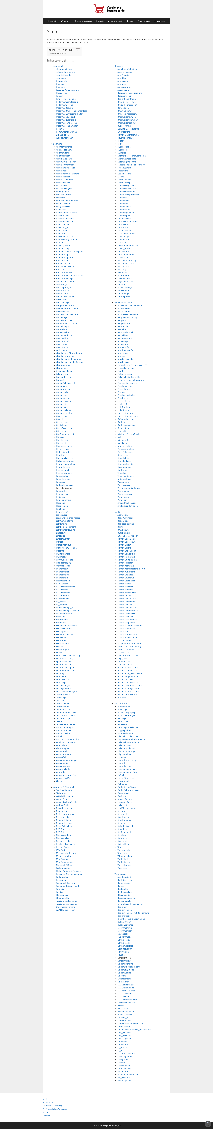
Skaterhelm (122, 829)
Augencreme (123, 90)
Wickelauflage (123, 491)
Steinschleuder (124, 844)
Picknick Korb (123, 805)
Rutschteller (123, 814)
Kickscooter (122, 784)
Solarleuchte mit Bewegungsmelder (134, 1029)
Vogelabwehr (62, 751)
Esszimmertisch (124, 930)
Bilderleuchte (123, 895)
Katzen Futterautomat (127, 221)
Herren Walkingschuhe (128, 688)
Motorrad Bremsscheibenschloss (71, 111)
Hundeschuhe (123, 209)
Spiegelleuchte (124, 1032)
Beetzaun (60, 233)
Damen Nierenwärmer (127, 592)
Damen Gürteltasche (127, 559)
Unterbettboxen (124, 479)
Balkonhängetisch (64, 221)
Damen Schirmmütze (127, 619)
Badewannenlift (124, 96)
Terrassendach (63, 709)
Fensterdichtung (63, 377)
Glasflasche (122, 398)
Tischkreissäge (63, 718)
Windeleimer (123, 497)
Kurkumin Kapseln (126, 233)
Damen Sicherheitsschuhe (129, 625)
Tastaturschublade (126, 1053)
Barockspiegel (124, 883)
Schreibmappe (124, 1020)
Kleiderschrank (124, 978)
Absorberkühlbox (64, 69)
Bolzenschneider (64, 263)
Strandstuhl (122, 1044)
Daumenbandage (125, 137)
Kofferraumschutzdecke (67, 102)
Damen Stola (123, 631)
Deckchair (122, 907)
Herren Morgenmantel (127, 676)
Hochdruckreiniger (64, 458)
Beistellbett (122, 335)
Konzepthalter (123, 960)
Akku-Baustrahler (64, 158)
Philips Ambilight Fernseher (69, 871)
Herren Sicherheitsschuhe (129, 685)
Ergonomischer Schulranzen (130, 380)
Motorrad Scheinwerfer (67, 125)
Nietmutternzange (64, 559)
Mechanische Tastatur (66, 853)
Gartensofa (61, 407)
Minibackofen (123, 440)
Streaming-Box (63, 898)
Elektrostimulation (126, 748)
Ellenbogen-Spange (126, 751)
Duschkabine (62, 338)
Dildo (119, 143)
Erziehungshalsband (126, 161)
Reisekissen (122, 455)
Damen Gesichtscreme (128, 134)
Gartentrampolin (64, 413)
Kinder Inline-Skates (126, 787)
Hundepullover (124, 206)
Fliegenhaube (123, 389)
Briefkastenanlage (64, 278)
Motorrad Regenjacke (66, 119)
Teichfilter (60, 700)
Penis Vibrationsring (126, 260)
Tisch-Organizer (124, 1056)
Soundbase (61, 889)
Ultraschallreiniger (64, 727)
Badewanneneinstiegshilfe (129, 93)
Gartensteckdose (64, 410)
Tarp (119, 847)
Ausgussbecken (63, 206)
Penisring (121, 269)
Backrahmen (123, 326)
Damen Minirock (125, 589)
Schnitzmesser (63, 637)
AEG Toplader (123, 311)
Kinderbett (122, 422)
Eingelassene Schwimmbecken (131, 739)
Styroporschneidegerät (66, 691)
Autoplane (61, 78)
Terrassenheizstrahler (66, 712)
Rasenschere (62, 589)
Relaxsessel (122, 1008)
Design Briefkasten (65, 305)
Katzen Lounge (124, 224)
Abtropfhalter (123, 308)
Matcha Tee (122, 242)
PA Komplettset (63, 868)
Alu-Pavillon (61, 185)
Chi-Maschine (123, 131)
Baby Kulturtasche (125, 518)
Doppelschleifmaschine (67, 314)
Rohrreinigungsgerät (65, 607)
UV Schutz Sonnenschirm (68, 739)
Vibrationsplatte (124, 856)
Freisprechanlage (64, 841)
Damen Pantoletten (126, 601)
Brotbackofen (123, 347)
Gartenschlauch (63, 401)
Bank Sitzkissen (124, 880)
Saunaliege (122, 1017)
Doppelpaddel (124, 730)
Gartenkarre (61, 395)
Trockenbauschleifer (65, 724)
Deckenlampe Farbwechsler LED (132, 365)
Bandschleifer (62, 224)
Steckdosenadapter (65, 667)
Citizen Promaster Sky (127, 535)
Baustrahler (61, 230)
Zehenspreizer (124, 296)
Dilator (120, 140)
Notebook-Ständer (64, 865)
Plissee (120, 1005)
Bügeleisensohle (125, 359)
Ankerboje (122, 709)
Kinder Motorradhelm (66, 99)
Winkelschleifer (63, 778)
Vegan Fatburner (125, 281)
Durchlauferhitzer (64, 335)
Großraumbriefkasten (66, 434)
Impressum (48, 1102)
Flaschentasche (124, 386)
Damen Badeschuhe (126, 541)
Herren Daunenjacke (127, 670)
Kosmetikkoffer (124, 230)
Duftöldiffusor (124, 922)
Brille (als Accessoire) (127, 114)
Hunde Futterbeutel (126, 191)
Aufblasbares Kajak (126, 715)
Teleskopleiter (62, 703)
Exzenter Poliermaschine (67, 90)
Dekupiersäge (62, 302)
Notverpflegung (124, 799)
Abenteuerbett (124, 877)
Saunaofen (61, 622)
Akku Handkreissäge (65, 167)
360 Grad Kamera (64, 790)
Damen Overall (124, 595)
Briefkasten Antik (64, 272)
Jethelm (60, 96)
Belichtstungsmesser (66, 814)
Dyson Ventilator (125, 925)
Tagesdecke (122, 1047)
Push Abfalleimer (125, 452)
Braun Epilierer (124, 111)
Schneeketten (62, 134)
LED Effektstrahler (125, 987)
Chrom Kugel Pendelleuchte (130, 904)
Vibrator (121, 284)
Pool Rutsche (62, 583)
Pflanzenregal (62, 571)
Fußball (120, 775)
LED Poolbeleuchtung (66, 526)
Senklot (59, 646)
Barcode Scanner (64, 808)
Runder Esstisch (124, 1014)
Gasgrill (59, 419)
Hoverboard (123, 781)
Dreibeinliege (62, 326)
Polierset (60, 128)
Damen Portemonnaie (127, 610)
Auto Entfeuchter (64, 75)
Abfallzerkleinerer (64, 149)
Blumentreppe (63, 254)
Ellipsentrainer (124, 754)
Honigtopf (122, 404)
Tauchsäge (61, 697)
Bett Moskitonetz (125, 338)
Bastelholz (122, 329)
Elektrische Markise (65, 356)
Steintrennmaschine (65, 670)
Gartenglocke (62, 392)
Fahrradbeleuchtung (126, 760)
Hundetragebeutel (125, 212)
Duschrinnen (62, 344)
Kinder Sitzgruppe (125, 969)
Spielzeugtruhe (124, 1038)
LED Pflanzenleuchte (65, 529)
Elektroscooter (124, 745)
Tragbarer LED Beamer (66, 904)
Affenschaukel (124, 706)
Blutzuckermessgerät (127, 105)
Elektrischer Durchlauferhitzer (70, 362)
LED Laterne (61, 523)
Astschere (60, 197)
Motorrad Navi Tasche (66, 116)
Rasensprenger (63, 592)
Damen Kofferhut (125, 565)
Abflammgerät (62, 152)
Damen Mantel (124, 583)
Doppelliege (61, 317)
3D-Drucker (61, 793)
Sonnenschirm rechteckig (68, 655)
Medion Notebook (64, 856)
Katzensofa (122, 227)
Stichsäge (60, 673)
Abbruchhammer (64, 146)
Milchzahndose (124, 981)
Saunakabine (62, 619)
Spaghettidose (124, 467)
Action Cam (61, 799)
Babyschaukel (123, 323)
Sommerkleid (123, 661)
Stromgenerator (63, 688)
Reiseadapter (62, 880)
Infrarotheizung (63, 467)
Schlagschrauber (64, 628)
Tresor (59, 721)
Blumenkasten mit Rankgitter (69, 251)
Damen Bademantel (126, 538)
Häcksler (60, 437)
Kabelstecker (62, 476)
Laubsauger (61, 515)
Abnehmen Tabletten (127, 69)
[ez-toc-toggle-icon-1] (76, 50)
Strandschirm (62, 679)
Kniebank (60, 509)
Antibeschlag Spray (126, 712)
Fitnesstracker (62, 838)
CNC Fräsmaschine (65, 281)
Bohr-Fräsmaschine (65, 266)
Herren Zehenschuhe (127, 694)
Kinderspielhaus (63, 500)
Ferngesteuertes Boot (127, 772)
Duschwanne (62, 347)
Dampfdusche (62, 290)
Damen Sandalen (125, 616)
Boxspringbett (124, 901)
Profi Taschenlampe (126, 808)
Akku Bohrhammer (65, 164)
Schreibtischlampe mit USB (130, 1023)
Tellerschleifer (62, 706)
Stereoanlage (62, 895)
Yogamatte (122, 868)
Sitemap (46, 1115)
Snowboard (122, 838)
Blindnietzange (63, 248)
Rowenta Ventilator (126, 1011)
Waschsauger (123, 485)
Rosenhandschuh (64, 613)
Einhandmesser (124, 374)
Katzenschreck (62, 491)
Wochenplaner (124, 1080)
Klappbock (61, 503)
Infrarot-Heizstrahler (65, 464)
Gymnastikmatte (125, 733)
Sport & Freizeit (121, 703)
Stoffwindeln (123, 470)
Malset (120, 437)
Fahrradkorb (123, 763)
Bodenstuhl (122, 344)
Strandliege (122, 1041)
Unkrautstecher (63, 733)
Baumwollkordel (125, 332)
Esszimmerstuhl (124, 927)
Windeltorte (122, 500)
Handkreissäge (63, 440)
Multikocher (123, 443)
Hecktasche (61, 93)
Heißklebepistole (64, 452)
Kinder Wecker (124, 972)
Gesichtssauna (124, 173)
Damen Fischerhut (126, 556)
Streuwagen (61, 682)
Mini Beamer (62, 859)
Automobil (58, 66)
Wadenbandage (124, 287)
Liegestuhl (61, 532)
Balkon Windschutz (65, 218)
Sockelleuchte (123, 1026)
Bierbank (60, 242)
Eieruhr (120, 371)
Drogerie (118, 66)
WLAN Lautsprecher (65, 910)
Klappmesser (123, 793)
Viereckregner (62, 748)
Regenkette (61, 601)
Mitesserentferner (125, 254)
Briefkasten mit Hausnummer (70, 275)
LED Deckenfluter (125, 984)
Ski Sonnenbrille (125, 832)
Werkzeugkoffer (63, 769)
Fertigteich (61, 380)
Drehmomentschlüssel (66, 323)
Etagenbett (122, 933)
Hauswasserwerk (64, 446)
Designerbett (123, 916)
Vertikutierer (62, 745)
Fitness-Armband (64, 835)
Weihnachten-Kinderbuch (129, 488)
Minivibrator (123, 251)
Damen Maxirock (125, 586)
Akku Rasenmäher (64, 179)
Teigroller (121, 473)
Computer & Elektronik (63, 787)
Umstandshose (124, 664)
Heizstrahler (61, 455)
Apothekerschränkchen (128, 314)
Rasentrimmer (62, 595)
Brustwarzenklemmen (127, 119)
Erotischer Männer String (129, 646)
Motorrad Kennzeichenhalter (69, 114)
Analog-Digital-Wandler (67, 802)
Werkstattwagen (63, 766)
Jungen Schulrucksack (127, 416)
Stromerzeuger (63, 685)
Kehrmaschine (63, 494)
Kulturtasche (123, 652)
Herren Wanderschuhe (128, 691)
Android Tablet (63, 805)
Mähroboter (61, 541)
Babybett (121, 320)
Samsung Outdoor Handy (68, 886)
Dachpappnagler (64, 287)
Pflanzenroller (62, 574)
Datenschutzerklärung (52, 1105)
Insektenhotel (62, 470)
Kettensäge (61, 497)
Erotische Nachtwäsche (128, 649)
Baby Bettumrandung (127, 317)
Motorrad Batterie (64, 108)
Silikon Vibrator (124, 278)
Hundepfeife (123, 200)
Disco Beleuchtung (65, 826)
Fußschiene (122, 170)
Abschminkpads (124, 72)
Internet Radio (62, 847)
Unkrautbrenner (63, 730)
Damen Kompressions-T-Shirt (131, 568)
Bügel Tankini (123, 532)
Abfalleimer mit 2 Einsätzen (130, 305)
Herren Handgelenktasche (129, 673)
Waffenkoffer (123, 859)
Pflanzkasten (62, 568)
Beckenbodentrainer (126, 99)
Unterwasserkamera (65, 907)
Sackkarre (60, 616)
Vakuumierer (123, 482)
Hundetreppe (123, 215)
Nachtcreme (123, 257)
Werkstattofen (62, 763)
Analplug (121, 84)
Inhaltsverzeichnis (58, 53)
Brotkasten (122, 353)
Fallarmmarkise (63, 374)
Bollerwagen (123, 341)
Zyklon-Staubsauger (126, 503)
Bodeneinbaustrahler (127, 898)
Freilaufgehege (124, 167)
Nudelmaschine (124, 446)
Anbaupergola (62, 191)
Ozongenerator (63, 565)
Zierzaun (60, 781)
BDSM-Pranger (124, 125)
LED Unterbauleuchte (127, 999)
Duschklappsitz (63, 341)
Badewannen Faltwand (66, 212)
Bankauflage (62, 227)
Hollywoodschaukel (65, 461)
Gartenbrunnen (63, 389)
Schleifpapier (62, 631)
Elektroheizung (63, 365)
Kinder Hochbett (125, 963)
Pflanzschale (62, 577)
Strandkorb (61, 676)
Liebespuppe (123, 236)
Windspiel (60, 772)
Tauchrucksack (124, 853)
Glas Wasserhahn (64, 428)
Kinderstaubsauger (126, 425)
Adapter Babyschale (65, 72)
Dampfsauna (62, 293)
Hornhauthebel (124, 179)
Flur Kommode (124, 936)
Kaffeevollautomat (126, 419)
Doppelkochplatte (125, 368)
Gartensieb (61, 404)
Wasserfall (61, 757)
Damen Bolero (124, 547)
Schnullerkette (124, 461)
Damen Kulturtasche (127, 571)
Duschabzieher (124, 146)
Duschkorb (122, 149)
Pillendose (122, 272)
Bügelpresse (123, 362)
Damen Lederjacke (126, 580)
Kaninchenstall (124, 218)
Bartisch (121, 886)
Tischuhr (121, 1062)
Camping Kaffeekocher (128, 727)
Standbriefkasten (64, 664)
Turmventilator (124, 1068)
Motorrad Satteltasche (66, 122)
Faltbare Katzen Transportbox (131, 164)
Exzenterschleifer (64, 371)
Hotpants (121, 697)
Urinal (59, 736)
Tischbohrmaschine (65, 715)
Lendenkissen (123, 431)
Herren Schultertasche (127, 682)
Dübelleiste (61, 329)
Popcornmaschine (125, 449)
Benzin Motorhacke (65, 236)
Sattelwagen (123, 817)
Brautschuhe (123, 529)
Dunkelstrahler (63, 332)
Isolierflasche (123, 410)
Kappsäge (60, 482)
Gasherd (121, 392)
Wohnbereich (120, 874)
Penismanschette (125, 263)
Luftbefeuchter (63, 538)
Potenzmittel (123, 275)
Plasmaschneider (64, 580)
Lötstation (60, 535)
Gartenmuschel (63, 398)
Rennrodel (122, 811)
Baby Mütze (122, 520)
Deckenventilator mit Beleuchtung (133, 913)
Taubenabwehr (63, 694)
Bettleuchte (122, 889)
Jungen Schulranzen (126, 413)
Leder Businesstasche (127, 655)
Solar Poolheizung (64, 658)
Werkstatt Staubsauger (66, 760)
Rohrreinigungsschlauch (67, 610)
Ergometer (122, 757)
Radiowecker (62, 877)
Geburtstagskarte (125, 948)
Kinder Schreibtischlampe (129, 966)
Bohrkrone (61, 269)
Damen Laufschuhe (126, 577)
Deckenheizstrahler (65, 296)
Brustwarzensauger (126, 122)
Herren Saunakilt (125, 679)
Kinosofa (121, 975)
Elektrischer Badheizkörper (68, 359)
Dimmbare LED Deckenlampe (131, 919)
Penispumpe (123, 266)
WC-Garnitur (123, 290)
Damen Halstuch (125, 562)
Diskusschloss (62, 311)
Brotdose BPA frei (125, 350)
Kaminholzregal (63, 479)
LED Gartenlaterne (64, 520)
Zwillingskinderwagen (127, 506)
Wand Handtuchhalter (127, 1074)
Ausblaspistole (63, 203)
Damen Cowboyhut (126, 553)
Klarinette (121, 796)
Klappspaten (62, 506)
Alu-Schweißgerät (64, 188)
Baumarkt (57, 143)
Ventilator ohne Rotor (66, 742)
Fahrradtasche (124, 766)
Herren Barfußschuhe (127, 667)
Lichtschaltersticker (126, 1002)
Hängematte (62, 443)
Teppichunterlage (125, 476)
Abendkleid (122, 515)
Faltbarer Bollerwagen (127, 383)
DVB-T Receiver (63, 832)
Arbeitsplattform (63, 194)
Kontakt (46, 1112)
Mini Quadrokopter (65, 862)
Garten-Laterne (124, 942)
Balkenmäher (62, 215)
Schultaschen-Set (125, 464)
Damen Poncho (124, 604)
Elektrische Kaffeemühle (128, 377)
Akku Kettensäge (63, 176)
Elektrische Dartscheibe (128, 742)
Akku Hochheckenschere (67, 173)
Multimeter (61, 556)
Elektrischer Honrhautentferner (131, 155)
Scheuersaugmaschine (66, 625)
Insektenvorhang (64, 473)
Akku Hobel (61, 170)
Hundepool (122, 203)
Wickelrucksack (124, 494)
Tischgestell (122, 1059)
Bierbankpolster (124, 892)
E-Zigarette (122, 152)
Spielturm (122, 841)
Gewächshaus (62, 425)
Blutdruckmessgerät (126, 102)
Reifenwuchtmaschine (66, 131)
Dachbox (60, 84)
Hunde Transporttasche (128, 194)
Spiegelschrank (124, 1035)
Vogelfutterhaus (63, 754)
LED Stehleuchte (125, 993)
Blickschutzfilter (63, 817)
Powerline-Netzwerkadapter (69, 874)
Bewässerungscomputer (67, 239)
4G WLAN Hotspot (64, 796)
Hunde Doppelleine (126, 185)
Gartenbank (61, 386)
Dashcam (60, 87)
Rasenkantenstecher (65, 586)
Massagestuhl (123, 248)
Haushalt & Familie (123, 302)
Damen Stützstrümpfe (127, 634)
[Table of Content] (78, 50)
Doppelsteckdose (64, 320)
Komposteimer (124, 428)
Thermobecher (124, 850)
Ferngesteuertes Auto (127, 769)
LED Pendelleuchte (126, 990)
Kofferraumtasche (64, 105)
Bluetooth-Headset (65, 823)
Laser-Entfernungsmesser (68, 518)
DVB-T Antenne (63, 829)
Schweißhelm (62, 643)
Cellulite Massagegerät (128, 128)
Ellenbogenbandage (126, 158)
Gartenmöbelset (125, 945)
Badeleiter (61, 209)
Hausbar (121, 954)
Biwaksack (122, 724)
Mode (117, 512)
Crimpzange (61, 284)
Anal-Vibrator (123, 75)
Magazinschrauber (64, 544)
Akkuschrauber (63, 182)
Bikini (120, 526)
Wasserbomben (124, 865)
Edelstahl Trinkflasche (127, 736)
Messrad (60, 550)
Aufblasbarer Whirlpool (67, 200)
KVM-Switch (61, 850)
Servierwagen (62, 649)
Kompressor (62, 512)
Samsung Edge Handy (66, 883)
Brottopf (121, 356)
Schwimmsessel (124, 820)
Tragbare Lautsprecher (66, 901)
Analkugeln (122, 81)
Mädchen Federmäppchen (129, 434)
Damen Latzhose (125, 574)
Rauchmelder (62, 598)
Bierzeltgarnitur (63, 245)
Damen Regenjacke (126, 613)
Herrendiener (123, 401)
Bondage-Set (123, 108)
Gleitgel (121, 176)
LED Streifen (123, 996)
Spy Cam (60, 892)
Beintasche (122, 721)
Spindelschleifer (63, 661)
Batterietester (62, 811)
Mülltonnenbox (63, 553)
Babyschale (61, 81)
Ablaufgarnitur (63, 155)
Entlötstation (62, 350)
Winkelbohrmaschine (66, 775)
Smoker (59, 652)
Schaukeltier (123, 458)
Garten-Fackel (123, 939)
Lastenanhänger (124, 802)
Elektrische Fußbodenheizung (70, 353)
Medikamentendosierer (128, 245)
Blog (44, 1099)
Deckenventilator (125, 910)
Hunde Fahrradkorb (126, 188)
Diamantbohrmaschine (67, 308)
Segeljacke (122, 658)
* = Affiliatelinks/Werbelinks (55, 1109)
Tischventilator (124, 1065)
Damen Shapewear (126, 622)
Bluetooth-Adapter (64, 820)
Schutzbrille (61, 640)
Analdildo (121, 78)
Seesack (121, 823)
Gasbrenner (61, 416)
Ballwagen (122, 718)
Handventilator (124, 951)
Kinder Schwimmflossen (128, 790)
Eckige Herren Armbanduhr (130, 643)
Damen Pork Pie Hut (126, 607)
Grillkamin (61, 431)
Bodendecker (62, 260)
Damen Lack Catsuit (126, 550)
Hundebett (122, 197)
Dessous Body (124, 640)
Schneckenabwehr (64, 634)
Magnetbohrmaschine (66, 547)
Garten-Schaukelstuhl (66, 383)
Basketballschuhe (125, 523)
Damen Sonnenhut (126, 628)
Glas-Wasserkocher (126, 395)
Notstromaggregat (64, 562)
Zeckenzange (123, 293)
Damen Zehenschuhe (127, 637)
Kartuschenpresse (64, 485)
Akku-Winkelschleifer (66, 161)
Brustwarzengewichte (127, 116)
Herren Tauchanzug (126, 778)
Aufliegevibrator (124, 87)
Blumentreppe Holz (65, 257)
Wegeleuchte (123, 1077)
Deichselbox (62, 299)
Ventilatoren (123, 1071)
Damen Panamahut (126, 598)
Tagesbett (121, 1050)
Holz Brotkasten (124, 407)
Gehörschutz (62, 422)
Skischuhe (122, 835)
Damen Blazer (124, 544)
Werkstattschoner (64, 137)
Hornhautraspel (124, 182)
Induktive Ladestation (66, 844)
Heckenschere (62, 449)
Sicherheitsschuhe (126, 826)
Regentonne (61, 604)
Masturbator (123, 239)
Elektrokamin (62, 368)
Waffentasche (123, 862)
